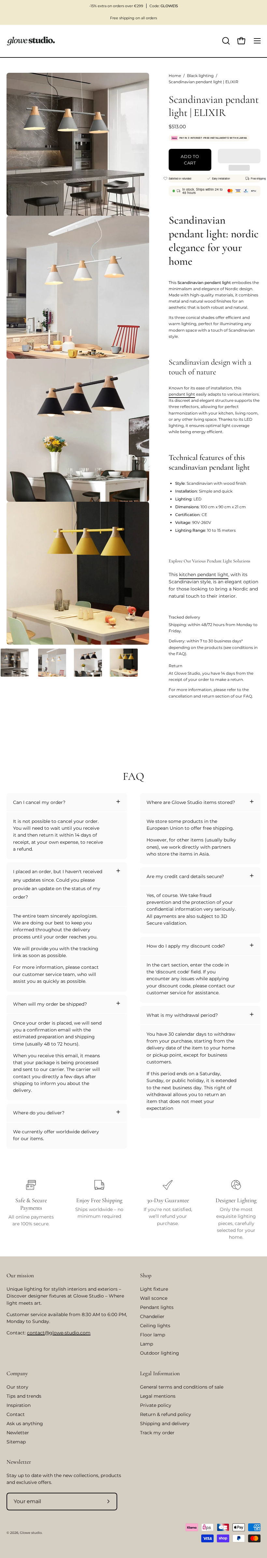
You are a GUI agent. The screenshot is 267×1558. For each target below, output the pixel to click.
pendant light (182, 394)
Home (175, 75)
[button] (239, 156)
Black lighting (200, 75)
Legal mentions (158, 1396)
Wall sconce (153, 1298)
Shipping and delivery (165, 1423)
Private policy (155, 1405)
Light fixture (154, 1289)
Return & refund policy (165, 1414)
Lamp (146, 1343)
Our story (17, 1387)
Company (17, 1373)
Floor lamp (152, 1334)
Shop (145, 1275)
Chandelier (152, 1316)
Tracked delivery (184, 617)
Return (175, 665)
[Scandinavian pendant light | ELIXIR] (14, 662)
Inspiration (19, 1405)
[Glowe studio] (31, 41)
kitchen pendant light (203, 574)
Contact (16, 1414)
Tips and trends (24, 1396)
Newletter (18, 1432)
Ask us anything (25, 1423)
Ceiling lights (155, 1325)
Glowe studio (31, 1533)
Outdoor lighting (159, 1353)
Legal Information (160, 1373)
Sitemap (16, 1441)
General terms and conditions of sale (181, 1387)
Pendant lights (157, 1307)
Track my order (157, 1432)
